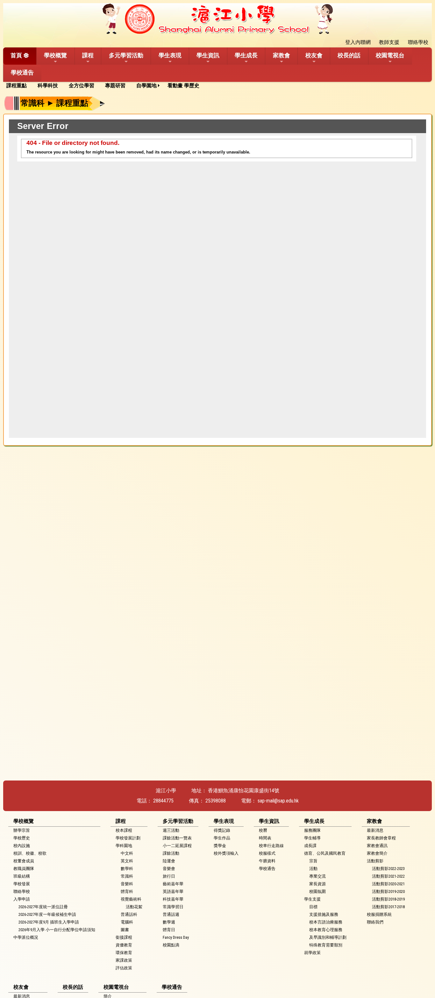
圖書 (125, 929)
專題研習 (115, 85)
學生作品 (222, 838)
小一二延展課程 (177, 845)
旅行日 (169, 876)
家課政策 (124, 960)
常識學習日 (173, 906)
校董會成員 (23, 861)
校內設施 (21, 845)
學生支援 (312, 899)
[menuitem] (18, 85)
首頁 (16, 55)
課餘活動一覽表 (177, 838)
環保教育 (124, 952)
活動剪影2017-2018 (388, 906)
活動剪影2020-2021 (388, 883)
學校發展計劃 (128, 838)
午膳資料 (267, 861)
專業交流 (317, 876)
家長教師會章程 (381, 838)
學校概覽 (55, 55)
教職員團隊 (23, 868)
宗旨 (313, 861)
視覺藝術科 (131, 899)
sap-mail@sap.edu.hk (278, 801)
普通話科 (129, 914)
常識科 (127, 876)
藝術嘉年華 (173, 883)
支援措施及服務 (323, 914)
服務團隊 (312, 830)
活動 (313, 868)
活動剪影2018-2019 (388, 899)
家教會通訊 (377, 845)
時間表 (265, 838)
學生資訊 (207, 55)
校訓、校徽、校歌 (29, 853)
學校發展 (21, 883)
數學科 (127, 868)
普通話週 (171, 914)
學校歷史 (21, 838)
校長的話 (349, 55)
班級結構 (21, 876)
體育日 (169, 929)
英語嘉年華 (173, 891)
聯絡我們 (375, 922)
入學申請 (21, 899)
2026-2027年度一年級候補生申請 (47, 914)
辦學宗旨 (21, 830)
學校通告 (22, 72)
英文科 (127, 861)
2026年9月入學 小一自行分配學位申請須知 (56, 929)
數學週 (169, 922)
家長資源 (317, 883)
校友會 (314, 55)
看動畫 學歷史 (183, 85)
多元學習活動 (126, 55)
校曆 (263, 830)
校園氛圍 (317, 891)
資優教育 (124, 945)
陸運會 (169, 861)
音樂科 (127, 883)
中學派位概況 (25, 937)
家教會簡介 (377, 853)
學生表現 (170, 55)
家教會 (281, 55)
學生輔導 (312, 838)
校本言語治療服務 (325, 922)
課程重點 (16, 85)
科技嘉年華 (173, 899)
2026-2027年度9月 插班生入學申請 (48, 922)
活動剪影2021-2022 (388, 876)
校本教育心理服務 (325, 929)
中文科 (127, 853)
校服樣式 (267, 853)
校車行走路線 (271, 845)
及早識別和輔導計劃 (327, 937)
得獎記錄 (222, 830)
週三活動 (171, 830)
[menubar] (105, 85)
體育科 (127, 891)
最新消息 (375, 830)
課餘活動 (171, 853)
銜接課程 (124, 937)
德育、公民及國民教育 (325, 853)
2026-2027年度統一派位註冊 (43, 906)
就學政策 (312, 952)
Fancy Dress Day (176, 937)
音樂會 (169, 868)
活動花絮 (134, 906)
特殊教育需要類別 (325, 945)
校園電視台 (390, 55)
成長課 (310, 845)
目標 (313, 906)
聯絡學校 (21, 891)
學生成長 (246, 55)
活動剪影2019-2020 (388, 891)
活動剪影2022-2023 (388, 868)
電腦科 (127, 922)
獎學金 (220, 845)
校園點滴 (171, 945)
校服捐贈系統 (379, 914)
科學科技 (48, 85)
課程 (88, 55)
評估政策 (124, 968)
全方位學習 (81, 85)
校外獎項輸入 (226, 853)
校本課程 (124, 830)
